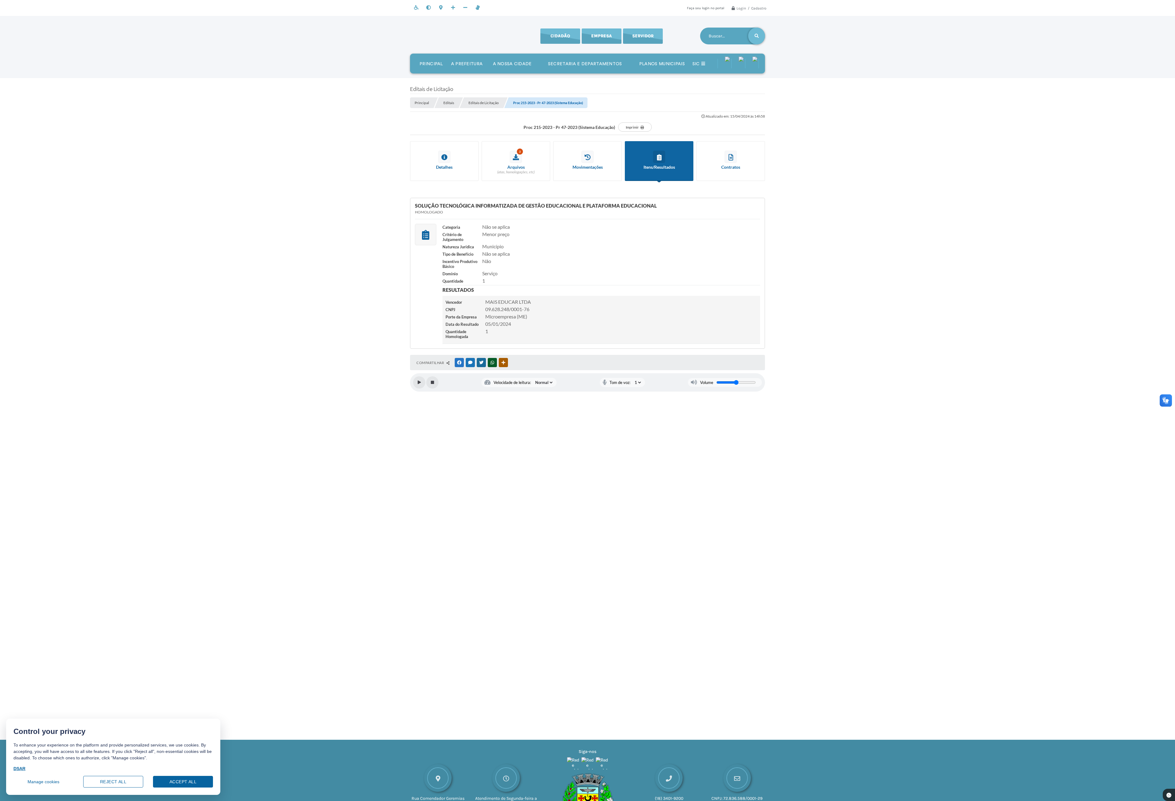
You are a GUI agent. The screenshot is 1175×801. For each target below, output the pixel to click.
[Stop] (432, 382)
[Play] (419, 382)
